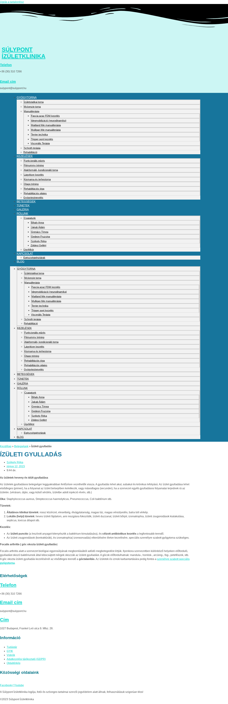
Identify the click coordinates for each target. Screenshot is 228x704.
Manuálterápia (31, 111)
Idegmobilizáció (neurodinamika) (48, 120)
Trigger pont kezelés (42, 139)
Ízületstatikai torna (34, 102)
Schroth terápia (32, 148)
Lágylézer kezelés (34, 174)
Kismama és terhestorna (37, 179)
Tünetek (23, 205)
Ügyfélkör (28, 249)
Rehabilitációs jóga (34, 188)
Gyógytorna (27, 97)
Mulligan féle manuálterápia (46, 129)
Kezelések (25, 156)
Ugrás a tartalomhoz (12, 2)
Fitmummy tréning (34, 165)
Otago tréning (31, 184)
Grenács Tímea (39, 231)
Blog (20, 261)
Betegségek (26, 201)
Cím (4, 619)
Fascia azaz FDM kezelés (45, 115)
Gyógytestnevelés (33, 197)
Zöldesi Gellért (38, 245)
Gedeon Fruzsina (40, 236)
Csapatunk (30, 218)
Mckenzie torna (32, 106)
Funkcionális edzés (34, 160)
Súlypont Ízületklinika (23, 52)
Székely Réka (38, 241)
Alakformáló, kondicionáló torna (41, 170)
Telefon (6, 65)
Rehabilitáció (30, 152)
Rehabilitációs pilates (35, 193)
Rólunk (22, 213)
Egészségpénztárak (34, 257)
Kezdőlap (5, 446)
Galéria (23, 209)
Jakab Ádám (38, 227)
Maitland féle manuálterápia (46, 125)
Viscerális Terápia (40, 143)
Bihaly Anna (37, 222)
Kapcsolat (25, 253)
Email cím (8, 81)
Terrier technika (39, 134)
